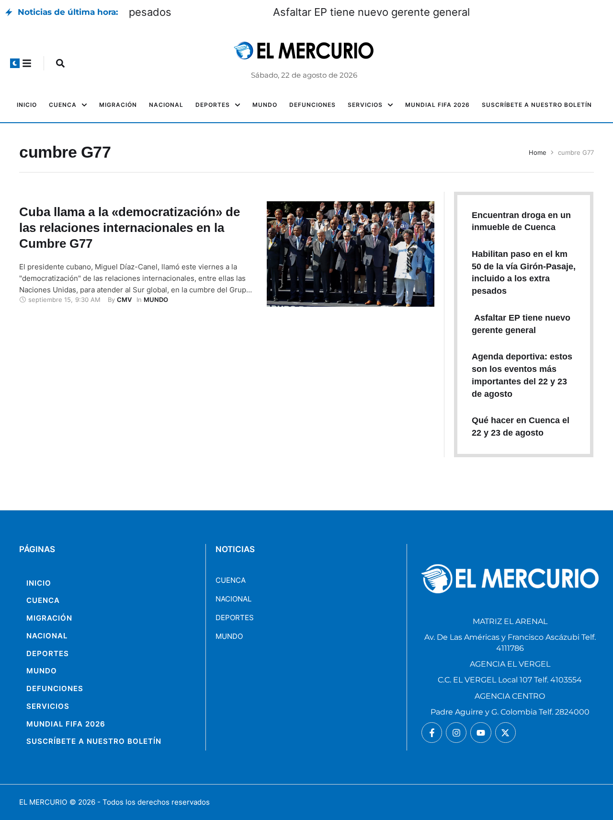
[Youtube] (480, 732)
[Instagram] (456, 732)
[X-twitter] (505, 732)
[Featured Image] (350, 254)
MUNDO (229, 636)
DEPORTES (235, 617)
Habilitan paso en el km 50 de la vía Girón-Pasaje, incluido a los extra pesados (321, 12)
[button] (15, 63)
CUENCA (231, 580)
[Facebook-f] (431, 732)
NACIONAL (233, 598)
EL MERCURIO (43, 802)
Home (537, 152)
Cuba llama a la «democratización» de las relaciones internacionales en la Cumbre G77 (129, 228)
